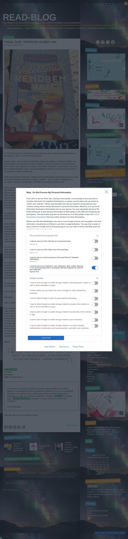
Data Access (64, 347)
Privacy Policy (78, 347)
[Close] (107, 192)
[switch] (95, 241)
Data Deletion (49, 347)
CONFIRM (46, 338)
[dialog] (64, 269)
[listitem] (64, 235)
